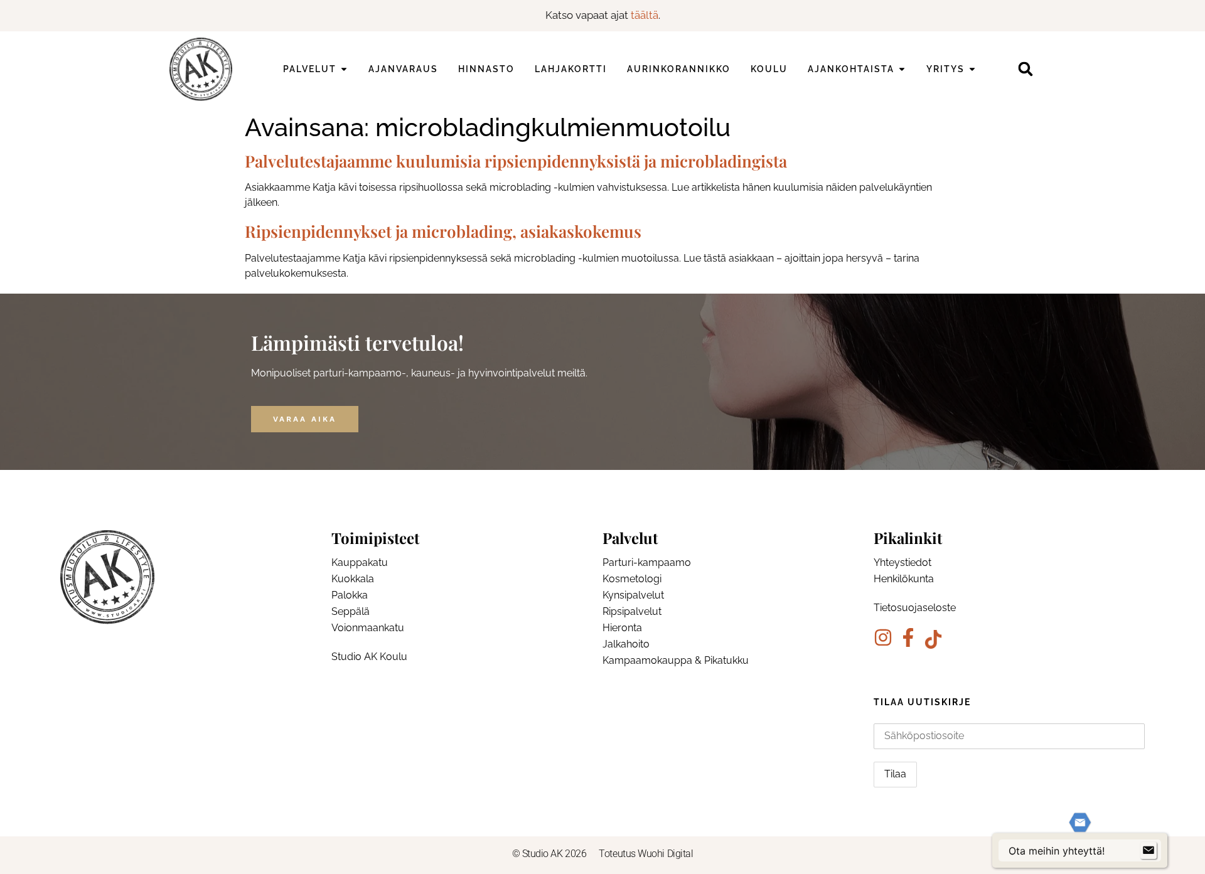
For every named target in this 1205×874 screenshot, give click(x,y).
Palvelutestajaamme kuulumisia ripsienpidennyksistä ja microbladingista (516, 161)
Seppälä (350, 611)
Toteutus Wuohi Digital (646, 854)
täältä (644, 15)
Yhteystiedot (902, 562)
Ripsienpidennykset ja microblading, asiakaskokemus (443, 231)
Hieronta (622, 628)
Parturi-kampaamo (646, 562)
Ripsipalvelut (631, 611)
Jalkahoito (626, 644)
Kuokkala (352, 579)
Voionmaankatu (367, 628)
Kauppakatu (359, 562)
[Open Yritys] (972, 69)
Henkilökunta (904, 579)
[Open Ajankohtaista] (901, 69)
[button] (1025, 69)
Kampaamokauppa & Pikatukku (675, 660)
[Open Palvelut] (344, 69)
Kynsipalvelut (633, 595)
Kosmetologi (631, 579)
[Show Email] (1148, 851)
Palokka (349, 595)
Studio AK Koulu (369, 657)
